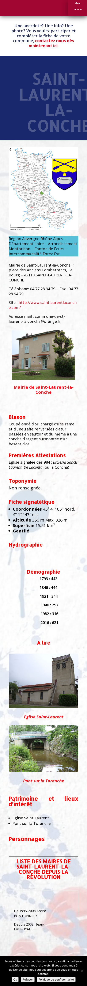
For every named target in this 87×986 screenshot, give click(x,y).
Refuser (27, 979)
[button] (77, 8)
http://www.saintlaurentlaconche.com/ (43, 305)
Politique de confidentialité (56, 979)
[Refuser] (82, 971)
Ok (15, 979)
